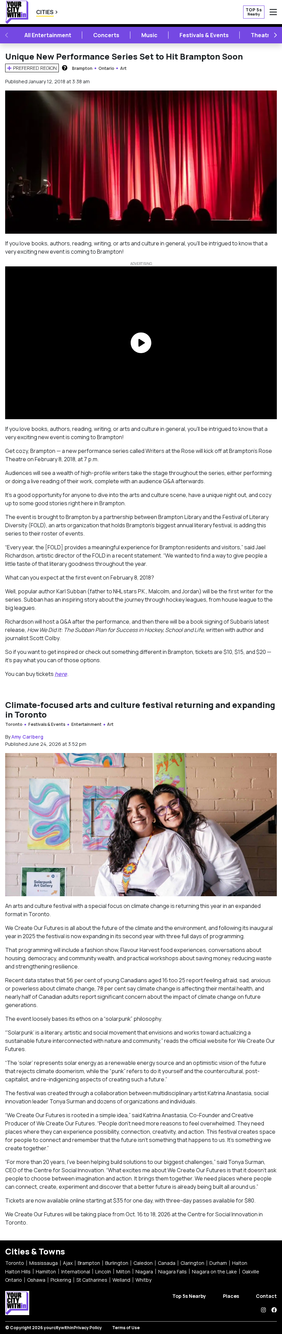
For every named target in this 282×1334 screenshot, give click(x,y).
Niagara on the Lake (214, 1271)
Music (149, 35)
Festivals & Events (204, 35)
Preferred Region (35, 68)
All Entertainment (47, 35)
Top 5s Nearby (189, 1296)
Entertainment (86, 724)
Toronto (13, 724)
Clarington (192, 1263)
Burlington (116, 1263)
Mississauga (43, 1263)
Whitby (143, 1280)
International (75, 1271)
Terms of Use (126, 1328)
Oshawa (36, 1280)
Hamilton (46, 1271)
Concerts (106, 35)
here (61, 674)
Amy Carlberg (27, 736)
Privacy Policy (88, 1328)
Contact (266, 1296)
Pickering (61, 1280)
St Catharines (91, 1280)
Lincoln (103, 1271)
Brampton (82, 68)
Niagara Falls (172, 1271)
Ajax (68, 1263)
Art (123, 68)
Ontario (106, 68)
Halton (239, 1263)
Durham (218, 1263)
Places (231, 1296)
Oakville (250, 1271)
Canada (166, 1263)
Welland (121, 1280)
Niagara (144, 1271)
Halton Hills (18, 1271)
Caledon (143, 1263)
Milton (123, 1271)
